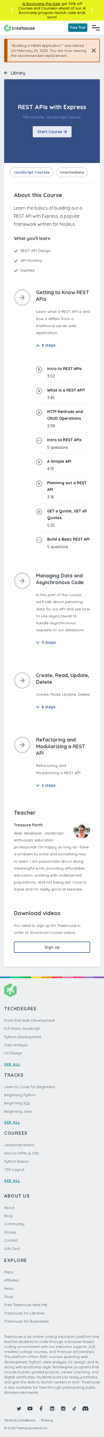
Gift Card (12, 1248)
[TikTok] (74, 1408)
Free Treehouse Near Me (25, 1304)
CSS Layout (14, 1169)
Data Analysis (15, 1045)
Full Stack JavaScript (22, 1028)
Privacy (47, 1420)
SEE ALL (12, 1064)
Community (14, 1224)
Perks (8, 1288)
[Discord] (85, 1408)
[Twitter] (19, 1408)
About (9, 1207)
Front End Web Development (29, 1020)
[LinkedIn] (52, 1408)
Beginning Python (19, 1095)
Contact (11, 1240)
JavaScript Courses (31, 172)
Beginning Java (18, 1111)
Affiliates (11, 1280)
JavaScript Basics (19, 1145)
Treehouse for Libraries (24, 1313)
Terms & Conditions (19, 1420)
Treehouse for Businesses (26, 1321)
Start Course (49, 131)
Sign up (52, 947)
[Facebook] (41, 1408)
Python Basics (16, 1161)
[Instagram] (63, 1408)
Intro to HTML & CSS (21, 1153)
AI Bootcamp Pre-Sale (41, 3)
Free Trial (77, 27)
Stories (10, 1232)
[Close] (92, 50)
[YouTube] (30, 1408)
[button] (12, 10)
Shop (8, 1296)
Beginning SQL (17, 1103)
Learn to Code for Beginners (29, 1087)
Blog (8, 1215)
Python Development (22, 1037)
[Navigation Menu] (96, 27)
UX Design (13, 1053)
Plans (8, 1272)
